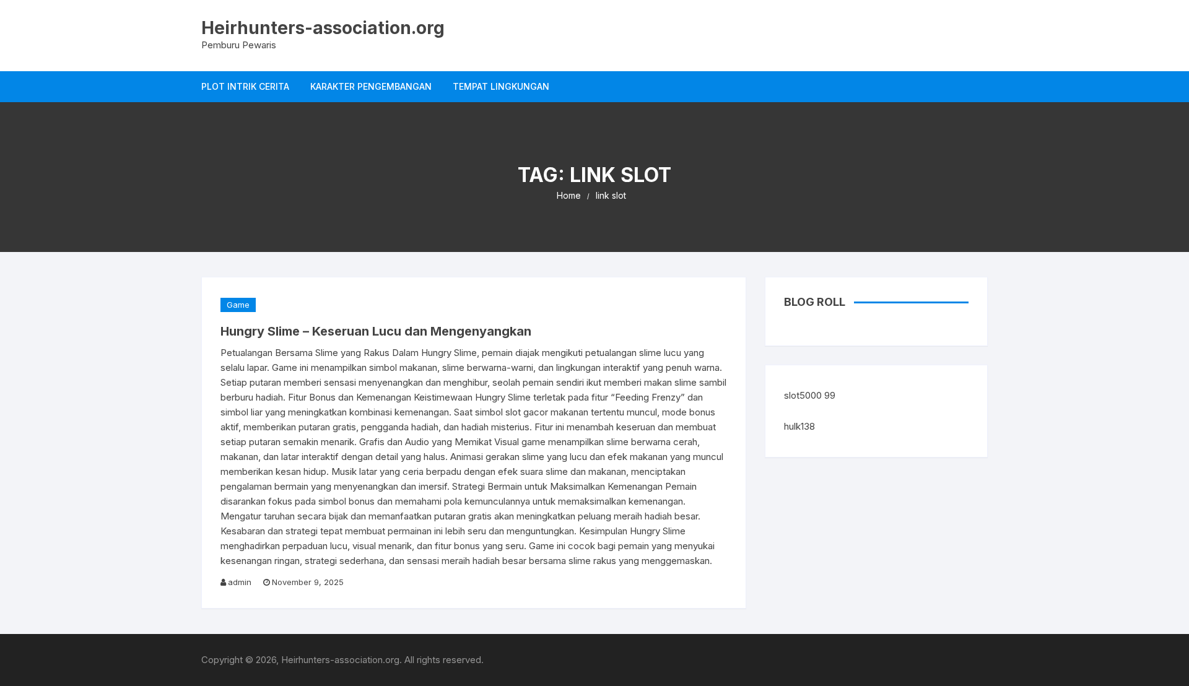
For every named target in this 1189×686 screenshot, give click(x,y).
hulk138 (799, 426)
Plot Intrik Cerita (245, 86)
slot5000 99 (809, 395)
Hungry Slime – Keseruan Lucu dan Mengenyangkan (375, 331)
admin (239, 582)
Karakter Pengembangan (371, 86)
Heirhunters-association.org (323, 27)
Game (238, 305)
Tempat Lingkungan (501, 86)
